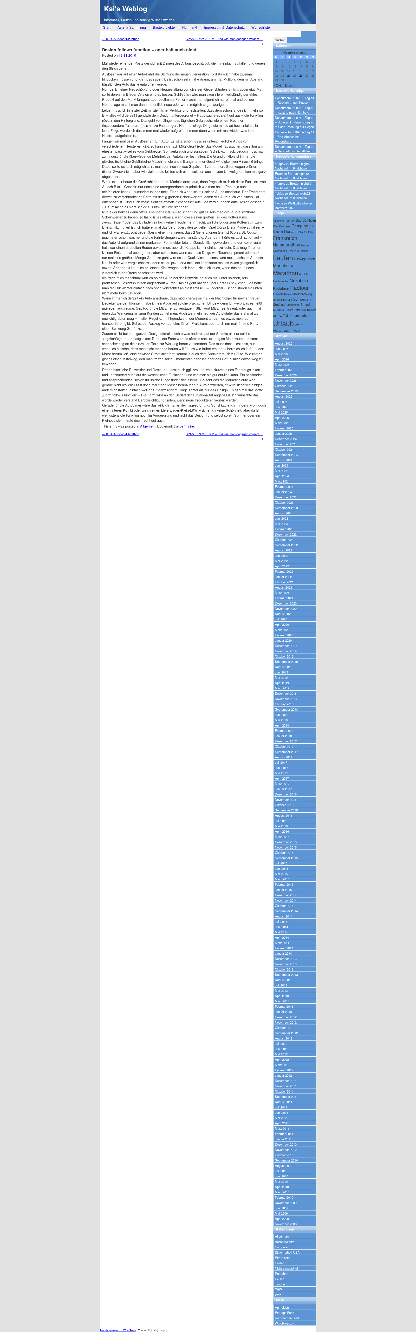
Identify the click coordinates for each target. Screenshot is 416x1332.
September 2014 (286, 911)
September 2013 (286, 974)
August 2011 (283, 1102)
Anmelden (282, 1307)
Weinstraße (281, 331)
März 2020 (282, 629)
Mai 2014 (281, 932)
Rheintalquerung (282, 299)
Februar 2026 (284, 369)
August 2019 (283, 667)
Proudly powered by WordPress (118, 1330)
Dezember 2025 (286, 375)
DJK (312, 226)
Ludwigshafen (304, 258)
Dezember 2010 (286, 1144)
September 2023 (286, 507)
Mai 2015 (281, 873)
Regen (278, 294)
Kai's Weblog (125, 9)
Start (106, 27)
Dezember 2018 (286, 693)
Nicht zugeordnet (286, 1268)
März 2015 (282, 879)
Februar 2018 (284, 730)
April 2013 (282, 995)
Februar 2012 (284, 1070)
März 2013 (282, 1001)
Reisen (279, 1279)
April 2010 (282, 1186)
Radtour (299, 287)
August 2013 (283, 980)
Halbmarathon (286, 244)
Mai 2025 (281, 412)
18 (294, 71)
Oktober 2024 (284, 449)
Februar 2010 (284, 1197)
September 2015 (286, 858)
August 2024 (283, 460)
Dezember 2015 (286, 842)
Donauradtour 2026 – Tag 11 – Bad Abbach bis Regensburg (294, 136)
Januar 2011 (283, 1139)
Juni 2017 (281, 767)
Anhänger (288, 220)
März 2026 (282, 364)
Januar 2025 (283, 433)
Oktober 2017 (284, 746)
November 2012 (286, 1022)
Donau (290, 231)
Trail (303, 310)
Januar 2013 (283, 1011)
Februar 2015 (284, 884)
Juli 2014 (281, 921)
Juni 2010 (281, 1176)
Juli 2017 (281, 762)
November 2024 (286, 444)
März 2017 (282, 783)
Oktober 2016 (284, 804)
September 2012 (286, 1033)
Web (278, 1294)
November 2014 (286, 900)
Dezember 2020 (286, 603)
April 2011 (282, 1123)
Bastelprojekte (164, 27)
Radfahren (281, 288)
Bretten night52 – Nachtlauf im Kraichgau (294, 165)
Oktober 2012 (284, 1027)
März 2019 (282, 688)
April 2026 (282, 359)
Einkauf (301, 232)
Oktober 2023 (284, 502)
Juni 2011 (281, 1112)
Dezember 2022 (286, 534)
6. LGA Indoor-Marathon (120, 38)
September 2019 (286, 661)
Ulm (275, 315)
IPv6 (296, 250)
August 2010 (283, 1165)
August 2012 (283, 1038)
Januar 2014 (283, 953)
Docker (278, 231)
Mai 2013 (281, 990)
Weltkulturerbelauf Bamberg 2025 (294, 205)
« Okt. (277, 85)
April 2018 (282, 725)
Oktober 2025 (284, 385)
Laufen (283, 257)
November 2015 (286, 847)
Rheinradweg (302, 294)
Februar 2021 (284, 598)
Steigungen (292, 304)
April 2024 (282, 476)
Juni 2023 (281, 518)
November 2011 (286, 1086)
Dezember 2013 (286, 958)
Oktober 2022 (284, 539)
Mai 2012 (281, 1054)
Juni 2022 (281, 555)
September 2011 (286, 1096)
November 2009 (286, 1202)
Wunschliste (260, 27)
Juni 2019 (281, 672)
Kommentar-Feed (287, 1318)
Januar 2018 (283, 736)
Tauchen (280, 1284)
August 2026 (283, 343)
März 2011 (282, 1128)
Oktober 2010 (284, 1155)
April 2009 (282, 1218)
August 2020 (283, 614)
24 (288, 76)
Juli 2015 (281, 863)
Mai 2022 (281, 560)
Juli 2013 (281, 985)
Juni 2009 (281, 1208)
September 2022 (286, 545)
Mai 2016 (281, 826)
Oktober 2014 (284, 905)
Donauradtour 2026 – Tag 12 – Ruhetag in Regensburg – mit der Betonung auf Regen (294, 122)
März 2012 (282, 1064)
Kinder (304, 250)
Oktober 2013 (284, 969)
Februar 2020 (284, 635)
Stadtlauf (279, 304)
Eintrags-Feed (284, 1312)
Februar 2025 (284, 428)
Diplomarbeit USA (287, 1252)
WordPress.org (285, 1323)
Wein (298, 324)
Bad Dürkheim (306, 220)
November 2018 (286, 698)
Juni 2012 (281, 1049)
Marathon (285, 272)
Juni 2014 (281, 926)
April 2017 (282, 778)
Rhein (287, 294)
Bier (275, 226)
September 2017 (286, 751)
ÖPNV (295, 330)
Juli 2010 (281, 1171)
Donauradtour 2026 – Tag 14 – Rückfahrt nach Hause (294, 100)
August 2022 (283, 550)
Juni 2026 (281, 348)
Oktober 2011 (284, 1091)
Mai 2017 (281, 773)
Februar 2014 (284, 948)
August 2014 (283, 916)
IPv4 (290, 250)
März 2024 (282, 481)
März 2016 (282, 836)
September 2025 (286, 391)
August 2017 (283, 757)
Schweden (302, 299)
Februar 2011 (284, 1133)
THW (278, 1289)
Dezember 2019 (286, 645)
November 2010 (286, 1149)
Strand (305, 304)
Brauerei (285, 226)
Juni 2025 (281, 407)
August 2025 (283, 396)
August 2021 (283, 587)
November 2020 (286, 608)
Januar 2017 (283, 789)
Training (311, 310)
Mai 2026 (281, 354)
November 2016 (286, 799)
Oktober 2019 (284, 656)
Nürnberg (299, 280)
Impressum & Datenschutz (224, 27)
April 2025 (282, 417)
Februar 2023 (284, 529)
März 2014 (282, 942)
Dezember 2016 (286, 794)
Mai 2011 (281, 1117)
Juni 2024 (281, 465)
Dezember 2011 (286, 1080)
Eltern (309, 232)
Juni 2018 (281, 714)
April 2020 (282, 624)
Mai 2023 (281, 523)
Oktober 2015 (284, 852)
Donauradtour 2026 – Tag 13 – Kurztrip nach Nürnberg (294, 110)
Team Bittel (293, 310)
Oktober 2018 (284, 704)
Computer (281, 1247)
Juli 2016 (281, 820)
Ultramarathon (299, 315)
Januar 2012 (283, 1075)
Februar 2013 (284, 1006)
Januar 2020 (283, 640)
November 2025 (286, 380)
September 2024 (286, 454)
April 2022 (282, 566)
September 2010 (286, 1160)
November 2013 (286, 964)
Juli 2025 (281, 401)
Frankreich (285, 237)
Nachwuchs (280, 281)
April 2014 (282, 937)
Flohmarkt (189, 27)
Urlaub (283, 323)
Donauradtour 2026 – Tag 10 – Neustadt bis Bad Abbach (294, 148)
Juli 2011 (281, 1107)
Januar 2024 (283, 491)
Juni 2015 (281, 868)
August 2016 (283, 815)
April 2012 (282, 1059)
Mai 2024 (281, 470)
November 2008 (286, 1224)
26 (300, 76)
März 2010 (282, 1192)
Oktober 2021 (284, 582)
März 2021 (282, 592)
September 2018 (286, 709)
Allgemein (147, 425)
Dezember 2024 (286, 438)
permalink (187, 425)
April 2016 (282, 831)
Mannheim (283, 265)
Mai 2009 (281, 1213)
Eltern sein (282, 1257)
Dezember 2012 (286, 1017)
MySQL (303, 274)
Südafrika (279, 309)
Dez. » (290, 85)
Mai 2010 (281, 1181)
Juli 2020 (281, 619)
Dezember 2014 (286, 895)
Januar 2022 (283, 576)
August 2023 (283, 513)
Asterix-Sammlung (131, 27)
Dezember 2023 (286, 497)
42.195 (277, 220)
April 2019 (282, 682)
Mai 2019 (281, 677)
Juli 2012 (281, 1043)
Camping (300, 226)
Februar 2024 (284, 486)
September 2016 (286, 810)
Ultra (283, 315)
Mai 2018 (281, 720)
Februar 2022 (284, 571)
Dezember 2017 (286, 741)
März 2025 (282, 423)
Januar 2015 (283, 889)
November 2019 (286, 651)
